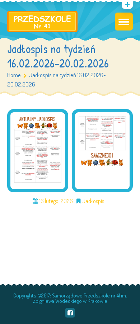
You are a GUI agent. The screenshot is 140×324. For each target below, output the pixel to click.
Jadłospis (93, 201)
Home (14, 75)
